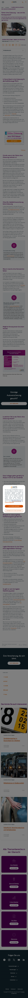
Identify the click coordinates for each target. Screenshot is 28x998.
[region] (14, 499)
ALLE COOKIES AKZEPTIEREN (14, 506)
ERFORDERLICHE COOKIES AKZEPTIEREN (14, 510)
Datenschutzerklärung (16, 501)
